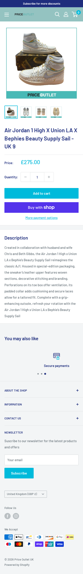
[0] (75, 14)
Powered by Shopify (16, 564)
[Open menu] (6, 14)
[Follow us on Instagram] (16, 516)
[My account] (66, 14)
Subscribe (19, 473)
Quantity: (11, 177)
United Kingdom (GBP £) (22, 494)
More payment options (41, 218)
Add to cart (41, 193)
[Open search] (57, 14)
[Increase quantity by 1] (49, 177)
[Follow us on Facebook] (7, 516)
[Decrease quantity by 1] (25, 177)
